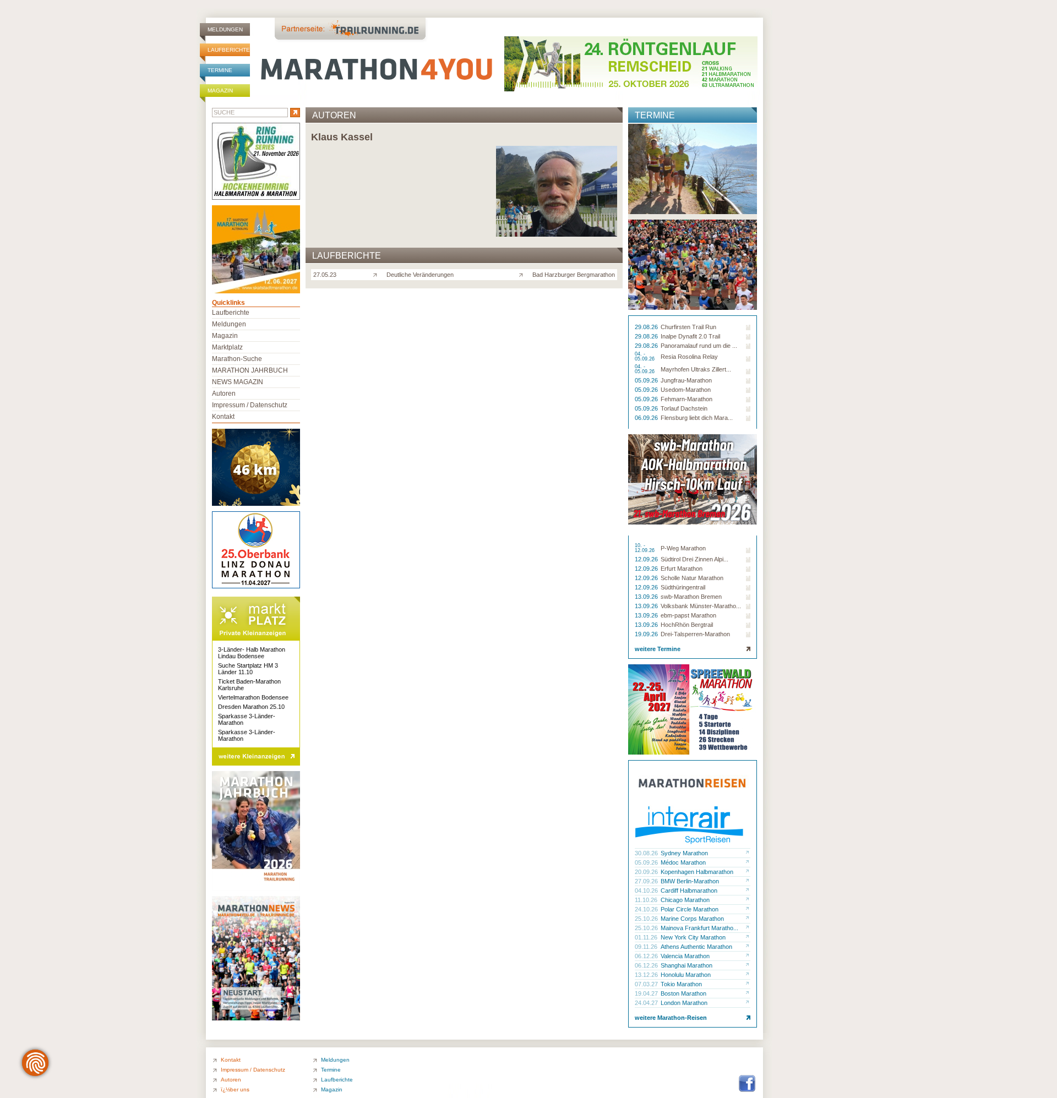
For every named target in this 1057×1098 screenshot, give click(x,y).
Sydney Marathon (684, 853)
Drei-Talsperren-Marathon (695, 634)
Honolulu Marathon (686, 974)
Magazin (220, 91)
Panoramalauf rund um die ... (699, 345)
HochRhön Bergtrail (687, 624)
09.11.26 (647, 946)
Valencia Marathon (685, 956)
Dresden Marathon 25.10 (251, 706)
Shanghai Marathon (686, 965)
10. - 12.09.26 (645, 548)
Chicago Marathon (685, 900)
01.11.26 (647, 937)
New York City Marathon (693, 937)
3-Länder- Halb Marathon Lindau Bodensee (251, 652)
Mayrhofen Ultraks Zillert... (696, 369)
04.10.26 (647, 890)
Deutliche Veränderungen (420, 274)
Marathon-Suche (237, 359)
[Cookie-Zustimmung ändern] (35, 1063)
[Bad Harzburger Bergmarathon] (523, 274)
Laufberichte (229, 50)
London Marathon (684, 1002)
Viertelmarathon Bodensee (253, 697)
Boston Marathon (683, 993)
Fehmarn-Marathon (686, 399)
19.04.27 (647, 993)
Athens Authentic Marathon (696, 946)
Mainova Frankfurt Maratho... (699, 928)
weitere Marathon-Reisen (671, 1017)
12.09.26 (647, 559)
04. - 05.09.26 (645, 357)
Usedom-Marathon (686, 389)
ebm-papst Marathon (688, 615)
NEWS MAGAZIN (237, 382)
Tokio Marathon (681, 984)
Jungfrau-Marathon (686, 380)
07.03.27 (647, 984)
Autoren (224, 393)
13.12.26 (647, 974)
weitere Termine (657, 649)
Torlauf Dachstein (684, 408)
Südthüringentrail (683, 587)
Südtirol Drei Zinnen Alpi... (694, 559)
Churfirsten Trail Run (688, 327)
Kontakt (223, 416)
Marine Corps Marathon (692, 918)
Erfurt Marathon (681, 568)
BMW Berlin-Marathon (690, 881)
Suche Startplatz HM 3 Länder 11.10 (248, 668)
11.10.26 (647, 900)
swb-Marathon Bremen (691, 596)
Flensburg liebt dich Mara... (697, 417)
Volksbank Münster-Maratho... (701, 606)
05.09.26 (647, 380)
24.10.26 (647, 909)
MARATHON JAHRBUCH (250, 370)
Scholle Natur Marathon (692, 578)
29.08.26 (647, 327)
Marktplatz (227, 347)
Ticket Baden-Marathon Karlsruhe (249, 684)
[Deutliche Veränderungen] (377, 274)
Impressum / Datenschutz (249, 405)
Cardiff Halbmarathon (689, 890)
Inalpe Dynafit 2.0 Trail (690, 336)
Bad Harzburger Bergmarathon (573, 274)
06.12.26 (647, 956)
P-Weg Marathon (683, 548)
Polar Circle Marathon (689, 909)
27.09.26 (647, 881)
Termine (220, 70)
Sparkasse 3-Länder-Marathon (246, 719)
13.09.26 (647, 596)
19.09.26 (647, 634)
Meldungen (225, 29)
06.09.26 (647, 417)
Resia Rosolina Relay (689, 356)
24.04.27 (647, 1002)
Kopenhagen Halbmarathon (697, 871)
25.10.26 (647, 918)
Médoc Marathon (683, 862)
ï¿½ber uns (235, 1089)
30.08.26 (647, 853)
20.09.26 (647, 871)
